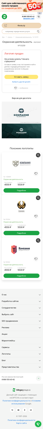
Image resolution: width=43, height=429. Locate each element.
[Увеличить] (38, 155)
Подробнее (21, 190)
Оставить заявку (21, 77)
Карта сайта (21, 423)
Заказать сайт (28, 18)
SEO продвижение (10, 321)
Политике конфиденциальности (16, 401)
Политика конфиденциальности (21, 420)
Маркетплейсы (8, 340)
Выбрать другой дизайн (21, 82)
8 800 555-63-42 (28, 16)
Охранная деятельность (13, 179)
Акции (4, 334)
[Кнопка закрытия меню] (41, 1)
